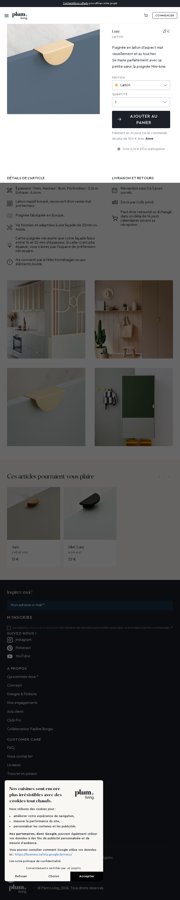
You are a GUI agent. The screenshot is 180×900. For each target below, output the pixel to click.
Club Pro (14, 720)
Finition (118, 77)
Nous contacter (20, 756)
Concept (14, 685)
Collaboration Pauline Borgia (29, 729)
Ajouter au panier (144, 119)
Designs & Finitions (22, 694)
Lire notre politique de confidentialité (35, 861)
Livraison (14, 765)
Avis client (15, 711)
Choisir (53, 876)
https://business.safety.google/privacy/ (43, 854)
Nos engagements (22, 703)
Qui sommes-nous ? (22, 677)
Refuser (21, 876)
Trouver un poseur (22, 774)
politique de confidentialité (43, 627)
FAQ (10, 748)
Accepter (86, 876)
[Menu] (5, 15)
